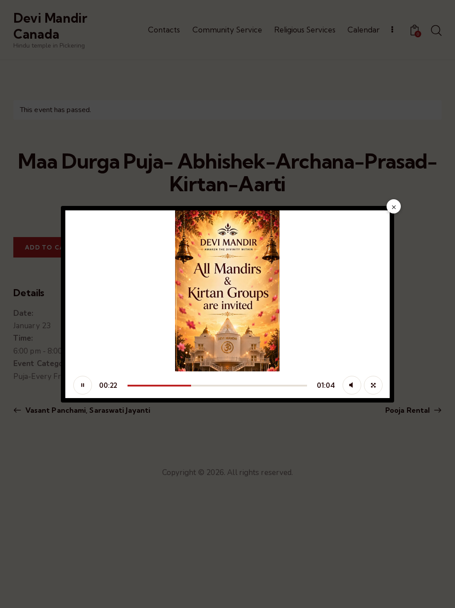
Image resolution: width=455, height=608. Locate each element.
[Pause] (82, 385)
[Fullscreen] (373, 385)
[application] (227, 304)
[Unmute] (352, 385)
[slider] (217, 386)
